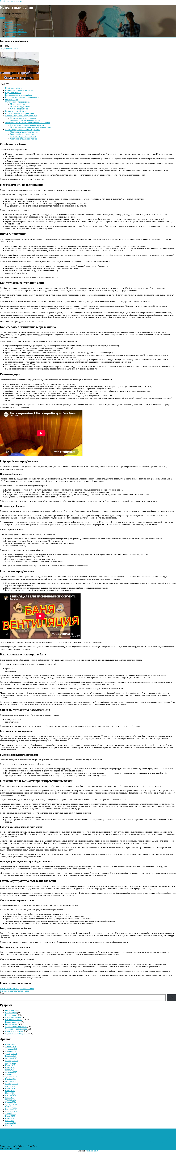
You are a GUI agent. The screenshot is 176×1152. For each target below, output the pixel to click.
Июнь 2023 (10, 1118)
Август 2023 (10, 1114)
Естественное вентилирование (23, 118)
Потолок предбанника (20, 106)
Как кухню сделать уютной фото (14, 991)
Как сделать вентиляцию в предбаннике (23, 97)
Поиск (3, 993)
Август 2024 (10, 1086)
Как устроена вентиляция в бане (19, 113)
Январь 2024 (10, 1102)
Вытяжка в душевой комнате (23, 136)
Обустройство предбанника (17, 102)
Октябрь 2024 (11, 1081)
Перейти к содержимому (11, 1)
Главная (8, 22)
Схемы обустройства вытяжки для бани (22, 129)
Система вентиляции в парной (23, 139)
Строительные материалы (16, 34)
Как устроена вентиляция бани (18, 95)
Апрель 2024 (10, 1095)
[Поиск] (171, 997)
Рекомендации (11, 99)
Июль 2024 (10, 1088)
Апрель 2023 (10, 1123)
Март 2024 (9, 1097)
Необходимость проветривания (19, 90)
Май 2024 (9, 1093)
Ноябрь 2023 (10, 1107)
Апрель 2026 (10, 1047)
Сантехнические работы (16, 32)
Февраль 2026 (11, 1049)
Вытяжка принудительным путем (25, 120)
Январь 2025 (10, 1074)
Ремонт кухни (11, 27)
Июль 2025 (10, 1065)
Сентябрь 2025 (11, 1060)
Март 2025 (9, 1070)
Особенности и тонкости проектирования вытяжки (27, 123)
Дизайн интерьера (13, 1017)
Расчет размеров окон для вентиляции (27, 125)
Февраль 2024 (11, 1100)
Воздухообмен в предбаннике (23, 134)
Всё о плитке (11, 1013)
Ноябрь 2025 (10, 1056)
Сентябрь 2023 (11, 1111)
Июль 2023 (10, 1116)
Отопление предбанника (16, 111)
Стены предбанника (19, 109)
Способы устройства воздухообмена (21, 116)
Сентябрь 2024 (11, 1084)
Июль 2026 (10, 1044)
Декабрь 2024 (11, 1077)
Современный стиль (14, 29)
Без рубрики (10, 1010)
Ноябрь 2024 (10, 1079)
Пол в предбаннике (18, 104)
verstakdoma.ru (92, 1151)
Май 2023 (9, 1121)
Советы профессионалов (16, 1029)
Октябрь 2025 (11, 1058)
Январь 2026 (10, 1051)
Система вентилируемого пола (23, 132)
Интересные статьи (13, 25)
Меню (2, 18)
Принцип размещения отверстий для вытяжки (30, 127)
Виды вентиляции (13, 93)
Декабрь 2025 (11, 1054)
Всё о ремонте (11, 1015)
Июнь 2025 (10, 1067)
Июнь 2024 (10, 1090)
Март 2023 (9, 1125)
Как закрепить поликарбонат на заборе (17, 988)
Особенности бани (13, 88)
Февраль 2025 (11, 1072)
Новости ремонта (12, 36)
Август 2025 (10, 1063)
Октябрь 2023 (11, 1109)
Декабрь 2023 (11, 1104)
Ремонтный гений (16, 7)
